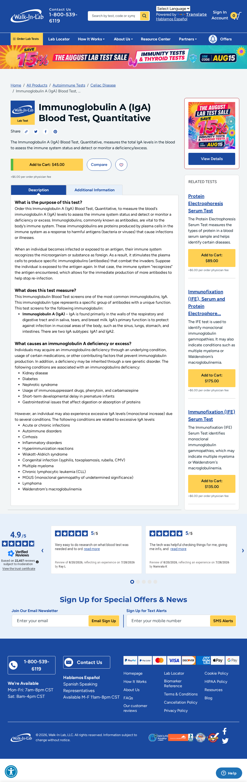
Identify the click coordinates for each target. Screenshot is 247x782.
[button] (11, 771)
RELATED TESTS (202, 181)
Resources (213, 689)
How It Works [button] (90, 39)
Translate (196, 14)
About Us (131, 689)
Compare (99, 164)
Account (220, 15)
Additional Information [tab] (95, 190)
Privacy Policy (176, 710)
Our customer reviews (135, 708)
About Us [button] (122, 39)
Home (16, 85)
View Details (212, 158)
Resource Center (156, 39)
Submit (144, 16)
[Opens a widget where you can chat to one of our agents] (229, 773)
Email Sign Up (104, 621)
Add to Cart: (46, 164)
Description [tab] (38, 190)
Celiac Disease (103, 85)
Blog (208, 698)
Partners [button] (186, 39)
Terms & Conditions (181, 694)
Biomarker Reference (173, 683)
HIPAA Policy (216, 681)
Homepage (133, 673)
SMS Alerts (223, 621)
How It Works (135, 681)
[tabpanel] (94, 350)
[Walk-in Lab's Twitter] (225, 742)
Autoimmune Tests (69, 85)
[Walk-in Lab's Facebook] (224, 733)
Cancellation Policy (180, 702)
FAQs (128, 698)
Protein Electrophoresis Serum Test (205, 203)
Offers (226, 39)
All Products (37, 85)
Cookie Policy (216, 673)
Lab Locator (59, 39)
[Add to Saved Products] (121, 165)
